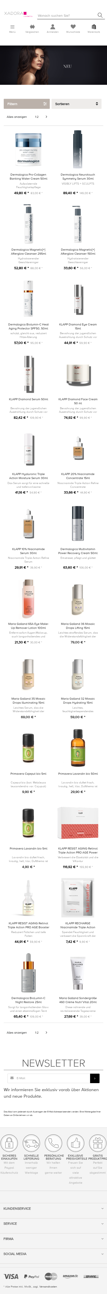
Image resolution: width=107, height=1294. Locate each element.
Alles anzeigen (17, 117)
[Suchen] (100, 15)
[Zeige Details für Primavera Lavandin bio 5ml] (28, 823)
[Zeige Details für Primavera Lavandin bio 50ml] (78, 748)
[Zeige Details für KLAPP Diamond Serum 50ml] (28, 374)
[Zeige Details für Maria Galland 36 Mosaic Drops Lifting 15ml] (78, 598)
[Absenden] (95, 1078)
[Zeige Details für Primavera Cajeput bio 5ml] (28, 748)
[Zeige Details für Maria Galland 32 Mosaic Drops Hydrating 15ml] (78, 673)
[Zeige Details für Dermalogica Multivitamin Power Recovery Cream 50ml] (78, 524)
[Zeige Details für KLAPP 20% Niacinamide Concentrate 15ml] (78, 448)
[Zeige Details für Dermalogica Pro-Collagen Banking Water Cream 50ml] (28, 149)
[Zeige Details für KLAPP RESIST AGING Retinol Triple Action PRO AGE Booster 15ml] (28, 898)
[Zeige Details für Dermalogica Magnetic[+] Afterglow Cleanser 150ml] (78, 224)
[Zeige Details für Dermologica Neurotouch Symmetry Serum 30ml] (78, 149)
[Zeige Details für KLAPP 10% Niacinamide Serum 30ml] (28, 524)
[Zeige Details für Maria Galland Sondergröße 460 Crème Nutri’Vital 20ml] (78, 973)
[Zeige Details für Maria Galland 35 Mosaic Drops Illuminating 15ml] (28, 673)
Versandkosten (48, 1286)
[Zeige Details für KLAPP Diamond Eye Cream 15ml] (78, 299)
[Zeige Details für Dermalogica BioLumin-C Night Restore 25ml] (28, 973)
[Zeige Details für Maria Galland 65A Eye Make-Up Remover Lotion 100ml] (28, 598)
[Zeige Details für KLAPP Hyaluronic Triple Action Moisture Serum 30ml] (28, 448)
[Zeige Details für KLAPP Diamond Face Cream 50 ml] (78, 374)
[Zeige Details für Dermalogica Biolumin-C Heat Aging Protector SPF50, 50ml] (28, 299)
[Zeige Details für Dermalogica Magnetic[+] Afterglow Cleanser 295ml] (28, 224)
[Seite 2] (46, 117)
